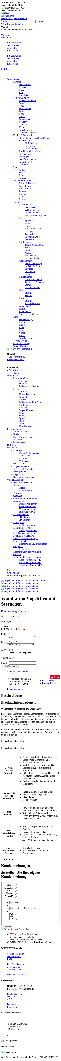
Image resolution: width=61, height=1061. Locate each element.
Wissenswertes (14, 956)
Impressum (12, 1007)
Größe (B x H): (9, 642)
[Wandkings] (7, 16)
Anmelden (12, 48)
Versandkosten (14, 969)
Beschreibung (48, 680)
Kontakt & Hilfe (14, 994)
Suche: (4, 21)
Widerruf (11, 996)
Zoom (42, 580)
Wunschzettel (13, 45)
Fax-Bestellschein (15, 964)
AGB (9, 999)
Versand (21, 629)
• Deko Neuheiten (15, 370)
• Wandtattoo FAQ (16, 359)
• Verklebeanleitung (16, 357)
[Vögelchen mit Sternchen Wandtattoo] (19, 583)
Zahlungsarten (13, 967)
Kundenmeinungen (16, 689)
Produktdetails (49, 683)
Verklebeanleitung (15, 954)
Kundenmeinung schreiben (13, 611)
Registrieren (12, 50)
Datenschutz (13, 1004)
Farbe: (5, 634)
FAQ (9, 959)
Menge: (4, 663)
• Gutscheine (13, 373)
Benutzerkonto (14, 42)
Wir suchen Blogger (16, 974)
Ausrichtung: (7, 650)
